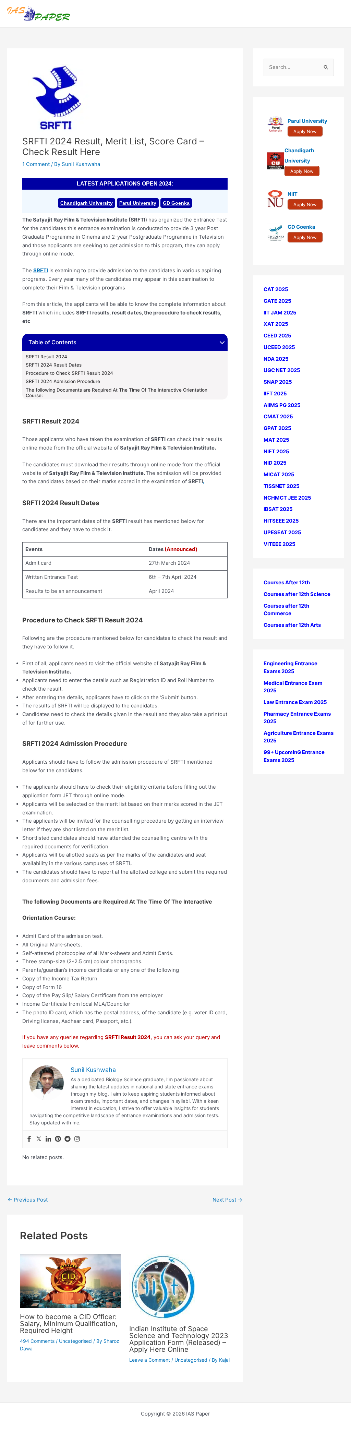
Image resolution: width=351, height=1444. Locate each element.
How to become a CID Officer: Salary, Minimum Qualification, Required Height (69, 1324)
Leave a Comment (149, 1360)
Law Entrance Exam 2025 (295, 702)
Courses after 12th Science (297, 594)
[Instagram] (77, 1139)
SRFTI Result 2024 (46, 356)
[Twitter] (39, 1139)
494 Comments (37, 1341)
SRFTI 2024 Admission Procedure (63, 381)
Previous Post (28, 1199)
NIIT (293, 194)
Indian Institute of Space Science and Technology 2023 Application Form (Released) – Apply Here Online (178, 1339)
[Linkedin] (48, 1139)
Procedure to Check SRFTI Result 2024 (69, 373)
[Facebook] (29, 1139)
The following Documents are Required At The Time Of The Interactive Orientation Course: (116, 392)
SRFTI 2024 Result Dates (54, 365)
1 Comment (36, 164)
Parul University (137, 203)
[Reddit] (67, 1139)
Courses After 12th (287, 582)
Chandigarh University (86, 203)
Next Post (227, 1199)
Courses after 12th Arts (292, 625)
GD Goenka (176, 203)
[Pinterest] (58, 1139)
